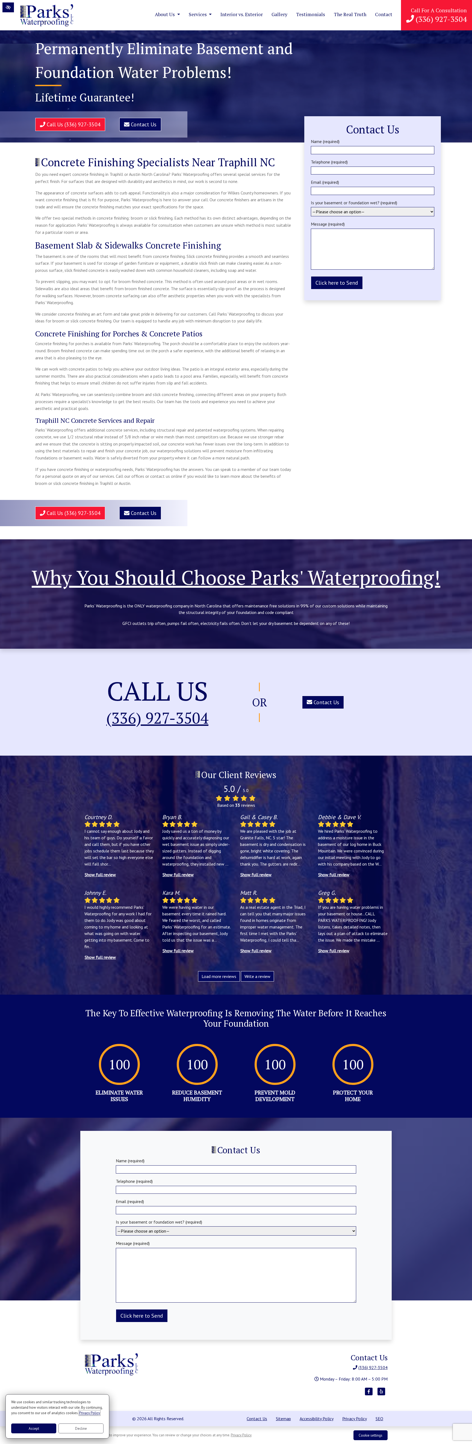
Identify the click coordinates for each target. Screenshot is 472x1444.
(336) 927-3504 (157, 718)
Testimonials (310, 14)
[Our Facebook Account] (368, 1394)
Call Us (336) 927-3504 (73, 124)
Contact (383, 14)
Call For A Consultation (439, 15)
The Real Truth (350, 14)
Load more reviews (219, 976)
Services (198, 14)
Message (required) (328, 224)
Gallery (279, 14)
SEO (379, 1418)
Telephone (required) (329, 162)
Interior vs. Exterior (241, 14)
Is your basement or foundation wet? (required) (354, 202)
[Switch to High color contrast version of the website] (8, 7)
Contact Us (143, 124)
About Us (165, 14)
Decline (81, 1428)
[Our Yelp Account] (381, 1394)
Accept (34, 1428)
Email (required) (325, 182)
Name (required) (325, 141)
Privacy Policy (354, 1418)
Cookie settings (370, 1435)
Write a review (257, 976)
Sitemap (283, 1418)
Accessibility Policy (317, 1418)
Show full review (100, 874)
